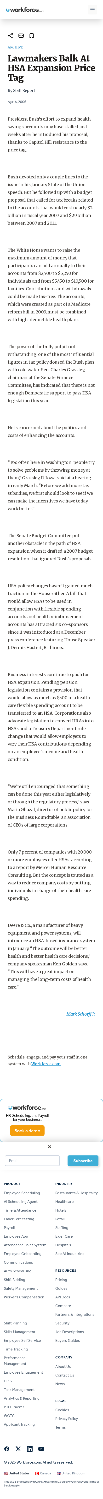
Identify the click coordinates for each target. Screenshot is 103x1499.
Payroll (9, 1227)
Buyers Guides (67, 1340)
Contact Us (64, 1375)
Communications (18, 1262)
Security (62, 1323)
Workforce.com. (46, 1063)
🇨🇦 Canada (43, 1473)
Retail (59, 1219)
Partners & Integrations (74, 1314)
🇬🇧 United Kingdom (71, 1473)
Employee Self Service (22, 1340)
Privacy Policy (66, 1418)
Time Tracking (16, 1349)
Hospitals (63, 1245)
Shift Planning (15, 1323)
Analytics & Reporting (22, 1398)
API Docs (62, 1297)
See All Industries (69, 1253)
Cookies (62, 1410)
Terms (60, 1427)
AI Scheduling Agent (21, 1201)
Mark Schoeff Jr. (81, 1014)
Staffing (61, 1227)
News (60, 1384)
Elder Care (64, 1236)
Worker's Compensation (24, 1297)
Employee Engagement (23, 1372)
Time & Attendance (20, 1210)
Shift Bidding (14, 1279)
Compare (63, 1305)
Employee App (16, 1236)
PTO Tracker (14, 1407)
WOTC (9, 1415)
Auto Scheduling (17, 1271)
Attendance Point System (25, 1245)
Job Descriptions (69, 1331)
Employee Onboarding (22, 1253)
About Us (63, 1366)
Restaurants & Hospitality (76, 1193)
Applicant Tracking (19, 1424)
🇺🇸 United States (16, 1473)
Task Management (19, 1389)
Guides (61, 1288)
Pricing (61, 1279)
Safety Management (21, 1288)
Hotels (60, 1210)
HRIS (8, 1381)
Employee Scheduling (22, 1193)
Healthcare (64, 1201)
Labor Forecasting (19, 1219)
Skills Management (19, 1331)
